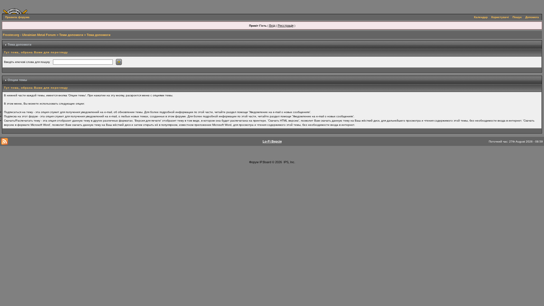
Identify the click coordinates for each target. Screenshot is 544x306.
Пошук (517, 17)
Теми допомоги (71, 35)
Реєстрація (286, 25)
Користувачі (500, 17)
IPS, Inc (289, 162)
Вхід (272, 25)
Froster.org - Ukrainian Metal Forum (29, 35)
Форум (254, 162)
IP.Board (265, 162)
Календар (481, 17)
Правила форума (17, 17)
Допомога (532, 17)
